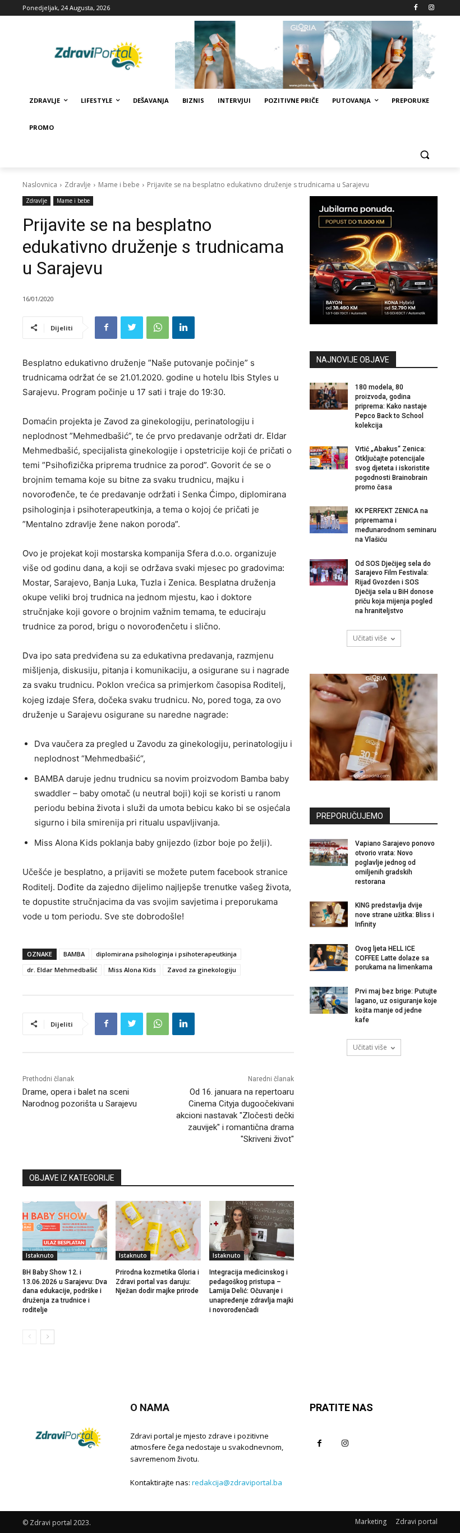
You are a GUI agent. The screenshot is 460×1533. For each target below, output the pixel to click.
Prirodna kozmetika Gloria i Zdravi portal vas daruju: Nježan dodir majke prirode (157, 1281)
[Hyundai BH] (374, 260)
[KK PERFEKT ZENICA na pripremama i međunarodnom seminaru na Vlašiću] (329, 519)
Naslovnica (39, 184)
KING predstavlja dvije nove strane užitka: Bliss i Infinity (394, 914)
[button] (424, 155)
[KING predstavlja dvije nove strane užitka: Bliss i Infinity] (329, 914)
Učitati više (370, 638)
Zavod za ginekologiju (201, 969)
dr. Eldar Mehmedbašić (62, 969)
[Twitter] (132, 327)
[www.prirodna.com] (374, 727)
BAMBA (74, 954)
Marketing (371, 1521)
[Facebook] (415, 8)
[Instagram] (431, 8)
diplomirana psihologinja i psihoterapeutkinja (166, 954)
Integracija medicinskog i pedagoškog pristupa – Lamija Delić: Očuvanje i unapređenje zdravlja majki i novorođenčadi (251, 1291)
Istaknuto (40, 1255)
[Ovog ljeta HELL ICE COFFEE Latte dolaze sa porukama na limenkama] (329, 957)
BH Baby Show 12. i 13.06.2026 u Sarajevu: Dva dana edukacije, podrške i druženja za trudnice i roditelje (64, 1291)
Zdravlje (78, 184)
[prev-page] (29, 1337)
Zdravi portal (416, 1521)
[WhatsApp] (157, 327)
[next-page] (47, 1337)
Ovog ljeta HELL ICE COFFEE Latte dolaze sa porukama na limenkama (394, 958)
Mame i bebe (119, 184)
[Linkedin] (183, 327)
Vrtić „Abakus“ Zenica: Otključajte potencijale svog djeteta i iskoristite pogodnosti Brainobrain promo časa (392, 468)
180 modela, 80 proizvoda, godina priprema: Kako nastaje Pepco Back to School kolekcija (391, 406)
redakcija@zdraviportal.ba (237, 1482)
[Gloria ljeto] (306, 55)
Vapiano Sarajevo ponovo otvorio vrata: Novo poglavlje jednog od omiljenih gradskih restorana (395, 862)
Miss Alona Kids (132, 969)
